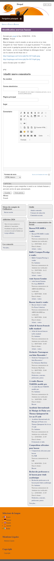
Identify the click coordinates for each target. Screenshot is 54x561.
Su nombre (7, 79)
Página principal (9, 97)
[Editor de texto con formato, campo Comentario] (27, 155)
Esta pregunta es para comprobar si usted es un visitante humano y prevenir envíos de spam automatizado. (26, 186)
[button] (21, 112)
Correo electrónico (10, 86)
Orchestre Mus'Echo (40, 363)
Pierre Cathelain (39, 307)
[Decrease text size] (44, 6)
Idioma (5, 195)
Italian (8, 528)
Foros (10, 24)
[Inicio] (8, 13)
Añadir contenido (36, 210)
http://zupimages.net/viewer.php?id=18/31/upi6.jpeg (21, 59)
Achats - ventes (37, 249)
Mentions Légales (9, 541)
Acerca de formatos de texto (39, 174)
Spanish (8, 526)
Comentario (7, 111)
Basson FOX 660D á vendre (40, 234)
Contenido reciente (37, 215)
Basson (16, 24)
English (8, 523)
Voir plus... (6, 248)
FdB (35, 456)
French (8, 517)
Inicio (4, 24)
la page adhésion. (10, 233)
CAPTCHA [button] (7, 183)
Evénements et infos (38, 442)
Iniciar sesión (8, 212)
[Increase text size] (50, 6)
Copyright (7, 553)
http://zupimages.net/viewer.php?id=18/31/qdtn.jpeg (21, 56)
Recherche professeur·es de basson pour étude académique (39, 474)
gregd (14, 36)
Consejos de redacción (38, 213)
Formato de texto (10, 174)
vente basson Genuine (38, 278)
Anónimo (37, 236)
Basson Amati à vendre (38, 302)
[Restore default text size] (47, 6)
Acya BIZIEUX (39, 284)
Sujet (5, 104)
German (8, 520)
